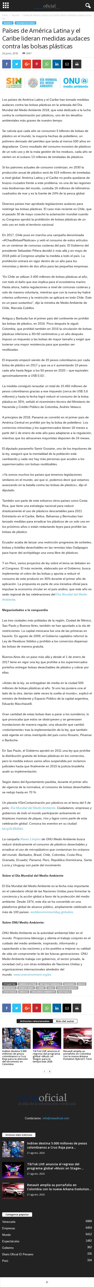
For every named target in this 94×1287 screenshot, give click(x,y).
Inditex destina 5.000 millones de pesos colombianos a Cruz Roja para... (57, 1145)
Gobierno (8, 1247)
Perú (5, 1260)
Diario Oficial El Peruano (17, 1254)
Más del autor (65, 1021)
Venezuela (8, 1221)
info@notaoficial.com (56, 1118)
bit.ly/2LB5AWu (12, 828)
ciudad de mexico (67, 987)
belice (81, 984)
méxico (24, 991)
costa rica (10, 991)
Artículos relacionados (34, 1021)
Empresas (8, 1228)
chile (51, 987)
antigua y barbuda (50, 984)
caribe (40, 987)
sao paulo (64, 991)
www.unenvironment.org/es (32, 974)
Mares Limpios (30, 839)
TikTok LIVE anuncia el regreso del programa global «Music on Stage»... (55, 1166)
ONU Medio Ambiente (43, 991)
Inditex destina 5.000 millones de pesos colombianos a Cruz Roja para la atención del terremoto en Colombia (15, 1057)
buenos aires (26, 987)
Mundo (15, 15)
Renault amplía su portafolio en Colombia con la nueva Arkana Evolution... (59, 1187)
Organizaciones (25, 22)
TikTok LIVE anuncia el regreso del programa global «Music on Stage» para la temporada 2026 (46, 1056)
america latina (27, 984)
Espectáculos (10, 1241)
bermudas (9, 987)
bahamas (69, 984)
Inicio (5, 15)
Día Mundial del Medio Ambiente (32, 808)
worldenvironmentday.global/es (51, 912)
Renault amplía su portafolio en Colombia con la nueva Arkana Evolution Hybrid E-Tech (77, 1054)
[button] (87, 6)
